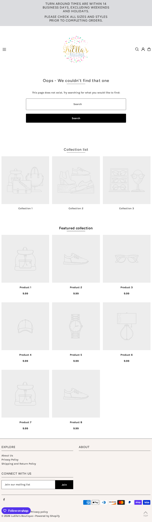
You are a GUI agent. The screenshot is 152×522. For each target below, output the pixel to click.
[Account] (143, 49)
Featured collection (76, 228)
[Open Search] (137, 49)
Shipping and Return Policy (18, 463)
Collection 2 (76, 208)
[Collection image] (25, 180)
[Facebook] (4, 499)
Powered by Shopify (47, 516)
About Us (7, 455)
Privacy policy (39, 511)
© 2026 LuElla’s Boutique (17, 516)
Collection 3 (126, 208)
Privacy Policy (9, 459)
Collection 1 (25, 208)
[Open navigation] (28, 49)
